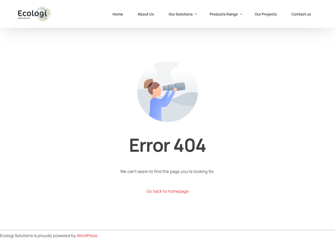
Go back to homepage (168, 191)
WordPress (87, 235)
